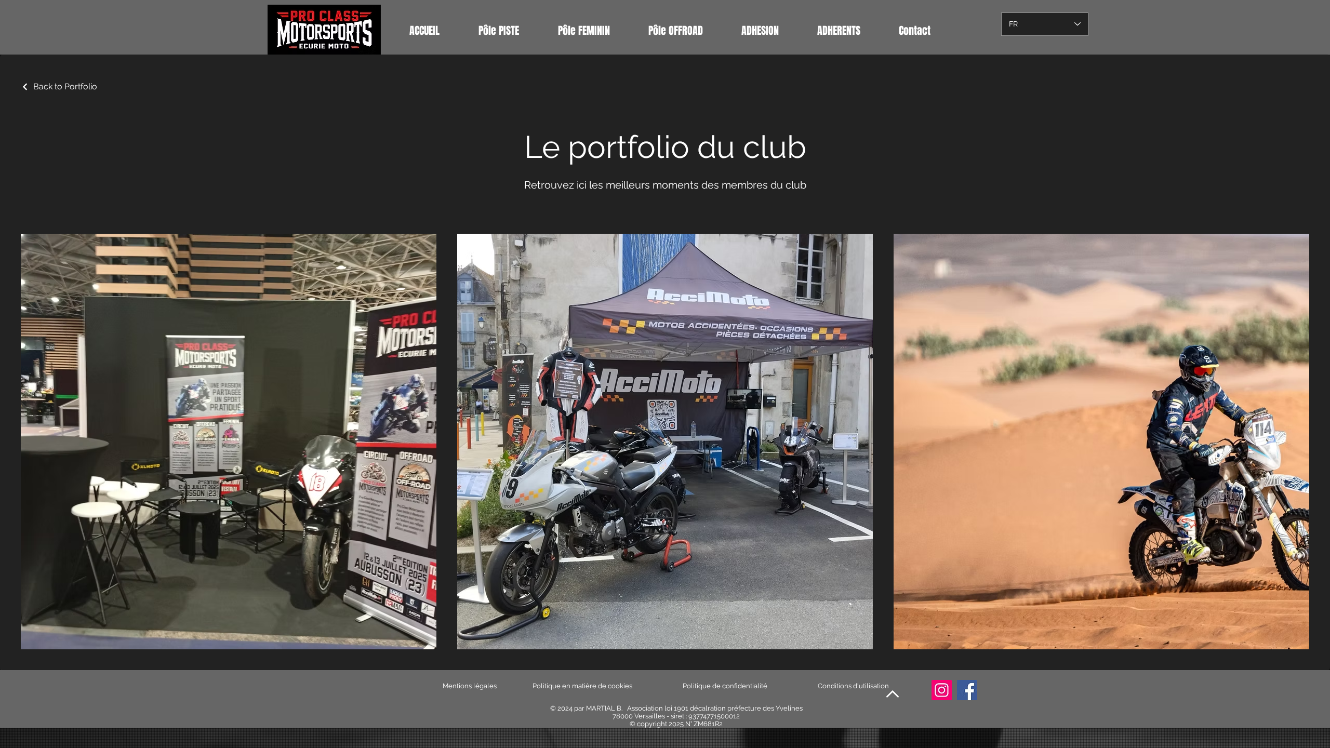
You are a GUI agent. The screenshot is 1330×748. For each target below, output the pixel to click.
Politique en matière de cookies (583, 686)
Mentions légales (470, 686)
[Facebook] (967, 690)
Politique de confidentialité (725, 686)
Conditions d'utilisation (853, 686)
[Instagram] (942, 690)
